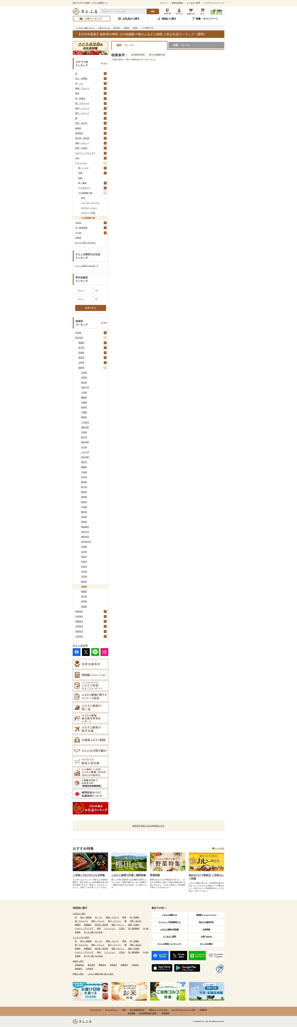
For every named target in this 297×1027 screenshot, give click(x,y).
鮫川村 (84, 487)
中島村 (84, 562)
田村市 (84, 462)
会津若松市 (86, 542)
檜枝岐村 (85, 527)
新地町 (84, 497)
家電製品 (79, 133)
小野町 (84, 392)
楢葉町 (84, 591)
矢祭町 (84, 586)
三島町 (84, 507)
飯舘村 (84, 581)
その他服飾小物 (85, 193)
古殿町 (84, 402)
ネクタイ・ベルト (89, 208)
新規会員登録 (177, 3)
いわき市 (85, 452)
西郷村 (84, 417)
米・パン (79, 83)
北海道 (78, 333)
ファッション (81, 163)
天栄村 (84, 372)
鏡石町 (84, 382)
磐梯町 (84, 467)
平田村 (84, 576)
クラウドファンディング (214, 3)
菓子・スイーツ (82, 113)
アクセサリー (84, 188)
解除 (105, 63)
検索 (153, 11)
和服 (80, 178)
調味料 (78, 128)
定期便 (78, 238)
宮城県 (81, 352)
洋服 (80, 173)
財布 (83, 198)
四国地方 (79, 631)
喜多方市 (85, 532)
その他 (78, 233)
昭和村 (84, 407)
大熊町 (84, 547)
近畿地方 (79, 621)
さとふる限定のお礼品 (85, 266)
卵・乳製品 (80, 98)
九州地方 (79, 636)
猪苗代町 (85, 427)
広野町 (84, 377)
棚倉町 (84, 397)
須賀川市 (85, 387)
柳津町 (84, 482)
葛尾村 (84, 502)
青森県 (81, 343)
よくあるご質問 (193, 3)
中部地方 (79, 616)
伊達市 (84, 566)
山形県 (81, 362)
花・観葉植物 (81, 228)
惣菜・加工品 (81, 123)
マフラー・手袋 (88, 213)
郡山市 (84, 437)
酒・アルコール (82, 103)
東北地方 (79, 337)
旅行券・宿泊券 (82, 138)
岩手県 (81, 348)
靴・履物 (82, 183)
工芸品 (78, 223)
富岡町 (84, 601)
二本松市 (85, 422)
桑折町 (84, 512)
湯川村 (84, 596)
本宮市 (84, 477)
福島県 (81, 367)
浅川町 (84, 552)
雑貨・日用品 (81, 148)
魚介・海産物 (81, 78)
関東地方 (79, 611)
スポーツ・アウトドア (85, 153)
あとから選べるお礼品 (85, 243)
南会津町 (85, 457)
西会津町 (85, 442)
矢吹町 (84, 517)
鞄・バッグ (83, 168)
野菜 (77, 93)
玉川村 (84, 447)
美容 (77, 158)
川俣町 (84, 432)
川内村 (84, 571)
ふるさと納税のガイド (167, 11)
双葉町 (84, 606)
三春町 (84, 472)
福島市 (84, 492)
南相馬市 (85, 537)
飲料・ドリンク (82, 108)
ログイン (164, 3)
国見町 (84, 522)
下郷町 (84, 412)
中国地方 (79, 626)
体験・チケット (82, 143)
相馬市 (84, 557)
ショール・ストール (90, 203)
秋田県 (81, 357)
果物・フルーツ (82, 88)
